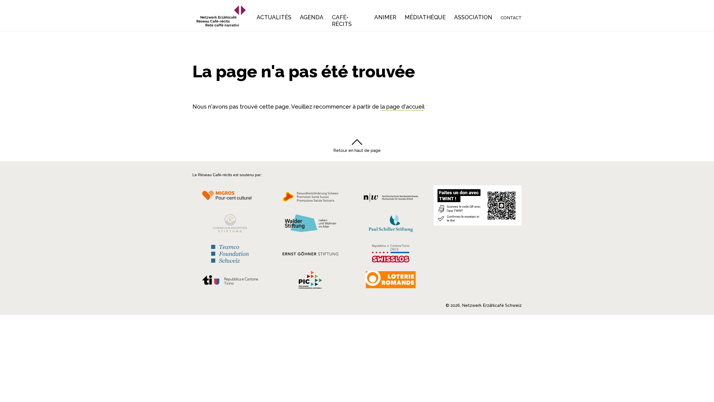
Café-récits (342, 20)
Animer (385, 17)
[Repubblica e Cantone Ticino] (229, 281)
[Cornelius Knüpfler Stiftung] (229, 225)
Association (473, 17)
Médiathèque (425, 17)
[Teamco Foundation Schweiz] (229, 253)
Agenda (312, 17)
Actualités (274, 17)
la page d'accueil (402, 106)
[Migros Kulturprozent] (229, 198)
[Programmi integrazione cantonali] (310, 281)
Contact (511, 17)
